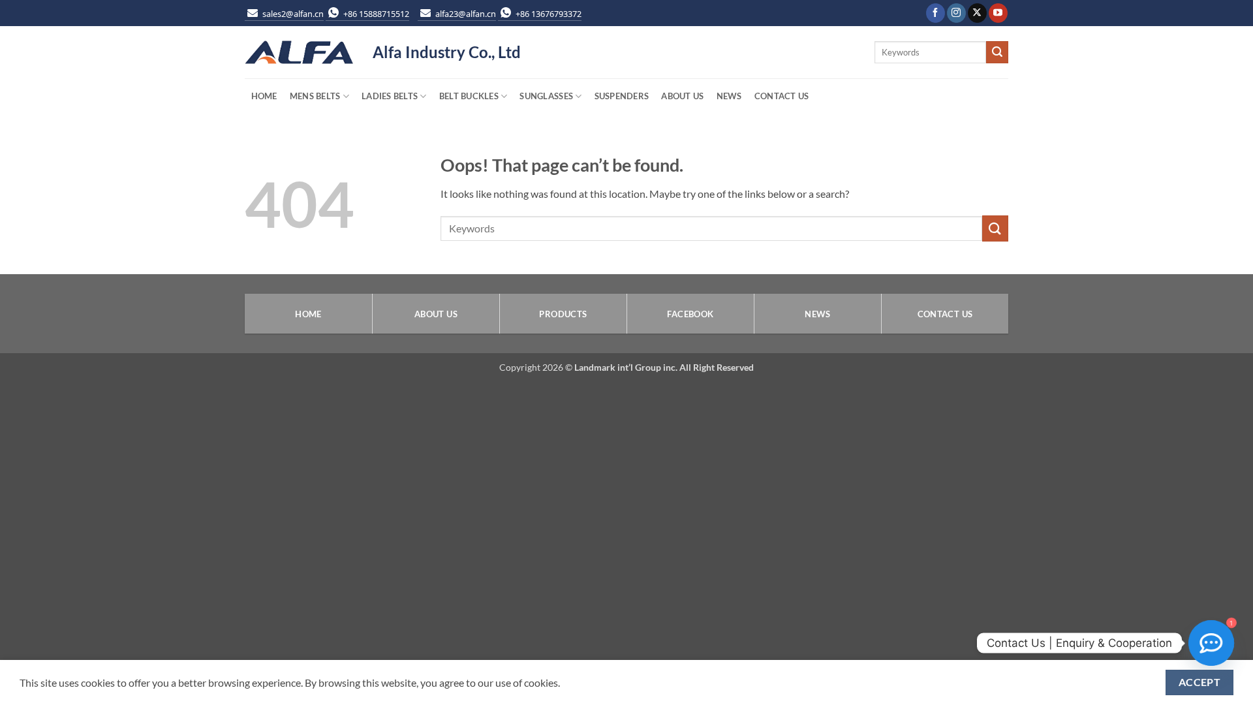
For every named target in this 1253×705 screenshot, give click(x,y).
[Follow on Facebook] (935, 13)
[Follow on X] (977, 13)
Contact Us (781, 96)
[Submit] (997, 52)
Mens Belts (315, 96)
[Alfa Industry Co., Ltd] (299, 52)
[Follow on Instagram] (956, 13)
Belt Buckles (469, 96)
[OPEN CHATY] (1211, 643)
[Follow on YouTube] (998, 13)
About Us (682, 96)
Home (264, 96)
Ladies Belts (390, 96)
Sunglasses (546, 96)
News (729, 96)
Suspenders (622, 96)
